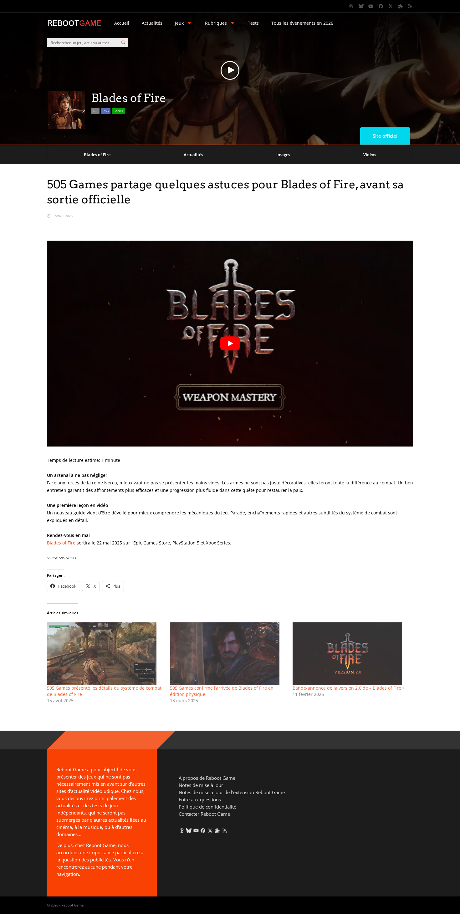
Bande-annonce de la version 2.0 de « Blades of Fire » (349, 688)
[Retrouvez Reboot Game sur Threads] (351, 6)
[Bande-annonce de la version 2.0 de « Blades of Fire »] (351, 653)
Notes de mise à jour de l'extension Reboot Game (232, 792)
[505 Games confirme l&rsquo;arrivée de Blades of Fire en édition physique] (228, 653)
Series (118, 111)
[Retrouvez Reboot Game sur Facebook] (381, 6)
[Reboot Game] (74, 25)
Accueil (121, 23)
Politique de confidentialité (207, 807)
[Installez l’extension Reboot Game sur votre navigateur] (400, 6)
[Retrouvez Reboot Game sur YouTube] (371, 6)
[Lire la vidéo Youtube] (230, 344)
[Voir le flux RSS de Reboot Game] (410, 6)
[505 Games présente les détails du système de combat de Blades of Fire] (105, 653)
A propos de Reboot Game (207, 778)
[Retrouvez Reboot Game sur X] (391, 6)
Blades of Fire (97, 154)
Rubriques (216, 23)
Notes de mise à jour (201, 785)
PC (95, 111)
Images (283, 154)
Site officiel (385, 136)
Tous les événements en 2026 (302, 23)
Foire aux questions (200, 799)
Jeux (179, 23)
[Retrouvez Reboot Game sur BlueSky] (361, 6)
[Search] (123, 42)
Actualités (152, 23)
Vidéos (369, 154)
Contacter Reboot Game (204, 814)
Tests (253, 23)
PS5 (106, 111)
